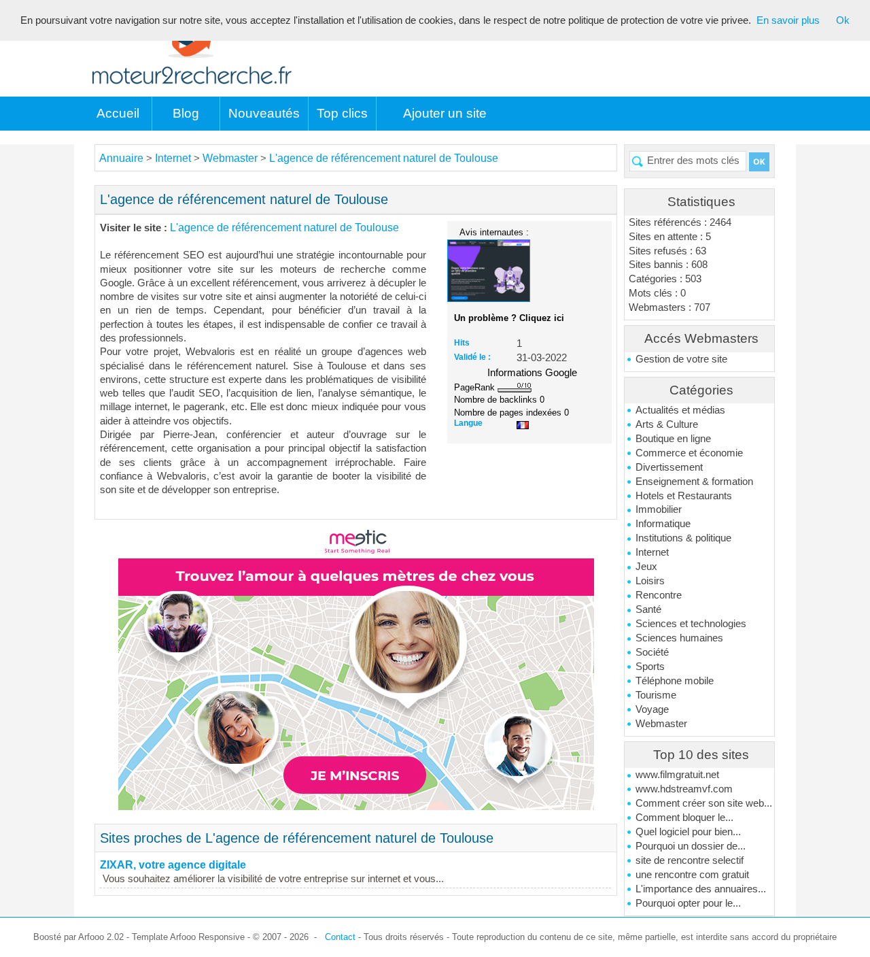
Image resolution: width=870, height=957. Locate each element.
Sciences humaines (679, 638)
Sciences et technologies (691, 623)
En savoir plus (788, 20)
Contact (340, 937)
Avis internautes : (494, 232)
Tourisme (656, 695)
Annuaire (121, 158)
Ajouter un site (445, 113)
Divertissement (669, 467)
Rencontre (659, 595)
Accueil (118, 113)
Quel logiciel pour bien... (688, 831)
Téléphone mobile (675, 680)
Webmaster (661, 723)
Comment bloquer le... (684, 817)
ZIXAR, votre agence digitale (173, 865)
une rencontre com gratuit (692, 874)
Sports (650, 666)
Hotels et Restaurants (684, 495)
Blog (186, 113)
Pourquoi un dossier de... (691, 846)
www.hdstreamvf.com (684, 789)
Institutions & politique (683, 538)
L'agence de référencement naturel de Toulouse (383, 158)
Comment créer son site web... (704, 803)
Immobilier (659, 509)
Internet (652, 552)
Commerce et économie (689, 453)
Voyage (652, 709)
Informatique (663, 523)
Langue (468, 423)
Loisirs (650, 580)
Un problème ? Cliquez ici (509, 318)
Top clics (342, 113)
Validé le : (472, 357)
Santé (648, 609)
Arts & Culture (667, 424)
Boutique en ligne (673, 438)
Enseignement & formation (694, 481)
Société (652, 652)
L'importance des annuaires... (701, 889)
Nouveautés (264, 113)
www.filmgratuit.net (677, 774)
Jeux (646, 566)
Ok (843, 20)
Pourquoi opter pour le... (688, 903)
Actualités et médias (680, 410)
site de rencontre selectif (690, 860)
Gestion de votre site (681, 359)
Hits (462, 343)
